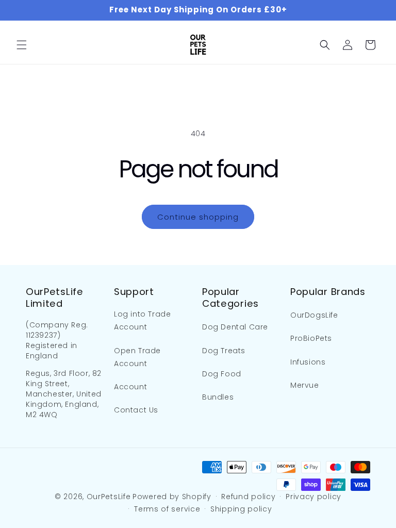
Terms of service (167, 509)
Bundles (218, 397)
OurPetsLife (109, 496)
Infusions (307, 362)
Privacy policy (313, 496)
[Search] (325, 45)
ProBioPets (311, 338)
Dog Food (221, 374)
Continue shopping (198, 216)
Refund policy (248, 496)
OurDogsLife (314, 315)
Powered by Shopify (172, 496)
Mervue (304, 385)
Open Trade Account (137, 357)
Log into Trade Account (142, 320)
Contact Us (136, 410)
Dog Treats (223, 350)
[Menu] (21, 45)
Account (130, 387)
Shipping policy (241, 509)
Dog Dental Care (235, 327)
